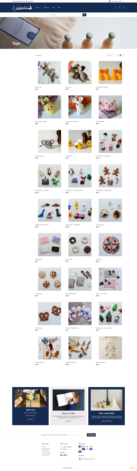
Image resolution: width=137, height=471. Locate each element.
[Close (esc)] (92, 220)
